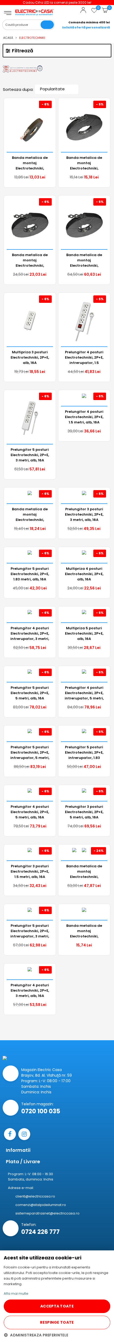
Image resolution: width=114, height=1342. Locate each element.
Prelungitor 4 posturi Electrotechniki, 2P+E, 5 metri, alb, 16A (30, 811)
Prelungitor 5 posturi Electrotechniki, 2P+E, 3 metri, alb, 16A (30, 454)
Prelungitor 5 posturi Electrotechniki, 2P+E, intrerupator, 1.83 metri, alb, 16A (84, 752)
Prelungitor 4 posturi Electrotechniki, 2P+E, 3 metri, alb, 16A (30, 990)
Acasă (8, 38)
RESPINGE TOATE (57, 1322)
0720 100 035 (40, 1111)
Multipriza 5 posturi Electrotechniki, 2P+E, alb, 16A (84, 633)
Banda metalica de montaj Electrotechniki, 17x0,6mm (30, 514)
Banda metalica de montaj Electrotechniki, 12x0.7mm (84, 163)
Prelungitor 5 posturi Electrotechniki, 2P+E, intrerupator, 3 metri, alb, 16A (29, 930)
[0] (94, 12)
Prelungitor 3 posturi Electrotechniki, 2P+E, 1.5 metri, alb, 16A (30, 871)
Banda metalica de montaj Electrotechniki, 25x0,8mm (84, 260)
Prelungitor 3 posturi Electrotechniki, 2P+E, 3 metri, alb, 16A (84, 514)
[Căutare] (47, 24)
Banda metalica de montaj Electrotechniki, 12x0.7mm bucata (84, 930)
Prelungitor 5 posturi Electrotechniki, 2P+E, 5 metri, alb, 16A (30, 692)
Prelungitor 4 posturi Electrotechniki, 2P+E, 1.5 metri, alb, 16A (84, 416)
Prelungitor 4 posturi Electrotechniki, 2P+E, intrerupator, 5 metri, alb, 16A (84, 692)
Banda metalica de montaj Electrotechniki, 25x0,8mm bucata (84, 871)
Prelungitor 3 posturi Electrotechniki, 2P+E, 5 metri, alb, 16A (84, 811)
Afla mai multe (16, 1293)
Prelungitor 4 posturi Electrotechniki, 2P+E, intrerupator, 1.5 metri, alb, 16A (84, 357)
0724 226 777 (40, 1232)
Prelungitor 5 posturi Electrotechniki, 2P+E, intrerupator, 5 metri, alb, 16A (29, 752)
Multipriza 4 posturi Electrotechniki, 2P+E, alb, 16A (84, 573)
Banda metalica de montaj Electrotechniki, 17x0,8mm (30, 260)
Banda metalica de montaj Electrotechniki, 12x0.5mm (30, 163)
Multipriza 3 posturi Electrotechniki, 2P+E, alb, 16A (30, 357)
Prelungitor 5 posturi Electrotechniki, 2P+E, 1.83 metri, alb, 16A (30, 573)
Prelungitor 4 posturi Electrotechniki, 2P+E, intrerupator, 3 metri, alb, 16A (29, 633)
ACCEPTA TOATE (57, 1306)
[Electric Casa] (34, 8)
